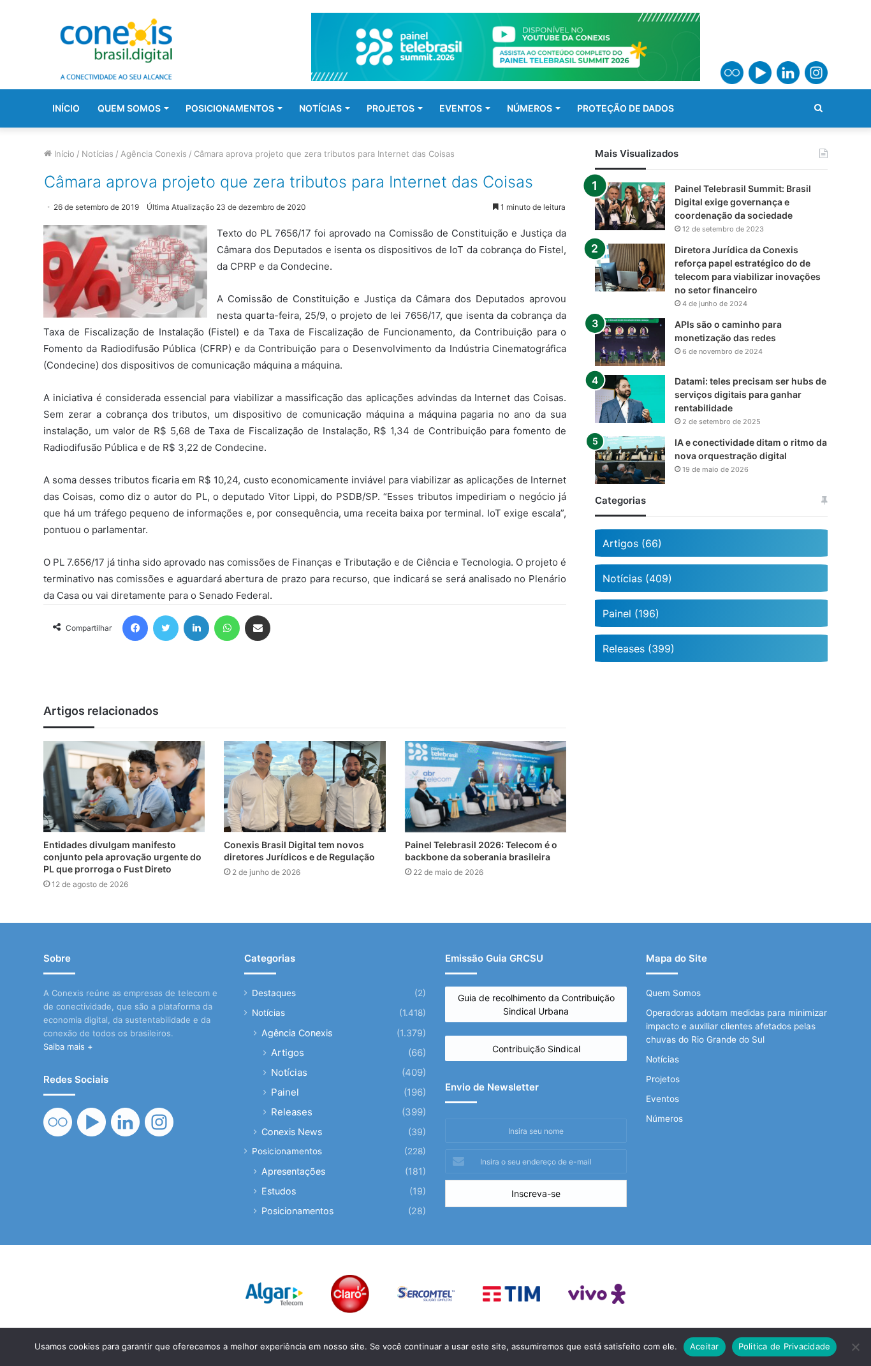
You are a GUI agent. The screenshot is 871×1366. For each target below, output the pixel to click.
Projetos (663, 1079)
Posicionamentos (287, 1151)
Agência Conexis (154, 154)
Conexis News (291, 1131)
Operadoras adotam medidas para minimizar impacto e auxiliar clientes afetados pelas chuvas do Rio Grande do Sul (736, 1026)
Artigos (287, 1053)
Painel (285, 1092)
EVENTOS (460, 108)
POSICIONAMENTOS (230, 108)
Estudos (278, 1191)
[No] (855, 1346)
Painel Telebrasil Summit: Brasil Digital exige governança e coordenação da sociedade (743, 202)
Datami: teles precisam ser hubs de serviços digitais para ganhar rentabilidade (750, 394)
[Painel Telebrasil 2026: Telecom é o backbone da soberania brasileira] (485, 786)
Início (63, 154)
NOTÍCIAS (320, 108)
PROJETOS (390, 108)
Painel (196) (631, 613)
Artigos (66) (632, 543)
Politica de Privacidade (784, 1346)
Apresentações (293, 1171)
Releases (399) (639, 648)
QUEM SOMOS (129, 108)
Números (664, 1118)
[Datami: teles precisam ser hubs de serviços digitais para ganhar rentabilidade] (630, 399)
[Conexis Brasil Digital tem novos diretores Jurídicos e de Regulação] (304, 786)
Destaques (274, 993)
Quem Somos (673, 993)
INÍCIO (66, 108)
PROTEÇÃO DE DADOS (625, 108)
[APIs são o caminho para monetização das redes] (630, 342)
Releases (291, 1112)
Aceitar (704, 1346)
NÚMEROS (529, 108)
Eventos (662, 1099)
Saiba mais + (68, 1046)
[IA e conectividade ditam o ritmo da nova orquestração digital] (630, 460)
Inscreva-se (535, 1193)
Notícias (97, 154)
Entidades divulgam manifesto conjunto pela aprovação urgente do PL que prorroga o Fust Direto (122, 856)
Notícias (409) (637, 578)
